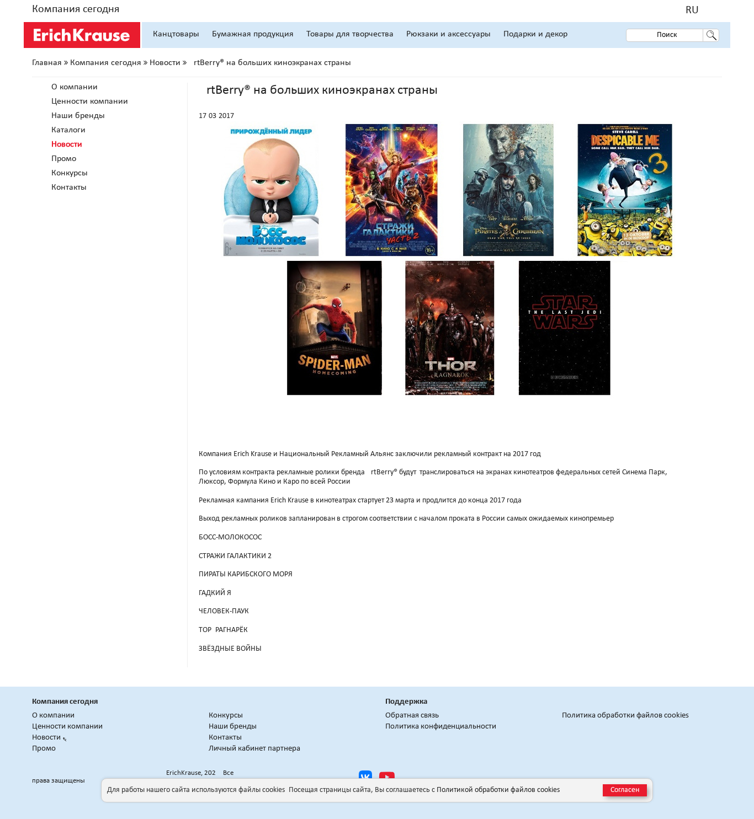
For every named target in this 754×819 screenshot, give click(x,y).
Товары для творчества (350, 34)
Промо (63, 158)
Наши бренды (78, 115)
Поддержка (406, 702)
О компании (74, 87)
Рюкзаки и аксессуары (448, 34)
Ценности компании (89, 101)
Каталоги (68, 130)
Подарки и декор (535, 34)
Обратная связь (412, 715)
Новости (165, 62)
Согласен (624, 790)
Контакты (69, 187)
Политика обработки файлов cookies (625, 715)
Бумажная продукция (253, 34)
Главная (47, 62)
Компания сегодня (75, 9)
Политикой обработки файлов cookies (498, 790)
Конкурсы (69, 173)
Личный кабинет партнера (254, 749)
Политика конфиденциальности (440, 726)
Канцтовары (176, 34)
